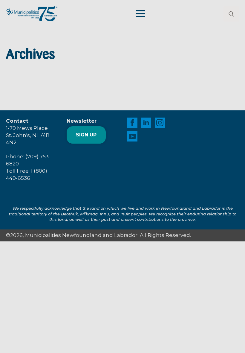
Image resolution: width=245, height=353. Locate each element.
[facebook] (132, 123)
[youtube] (132, 136)
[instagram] (160, 123)
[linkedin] (146, 123)
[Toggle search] (231, 14)
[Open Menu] (140, 14)
